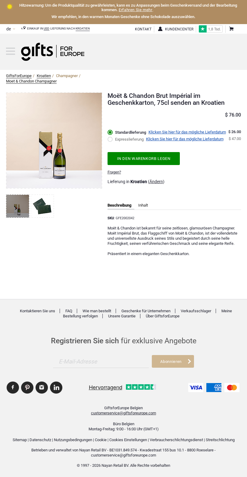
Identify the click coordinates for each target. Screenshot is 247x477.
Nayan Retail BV (92, 450)
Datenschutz (40, 440)
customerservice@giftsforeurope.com (123, 413)
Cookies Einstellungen (128, 440)
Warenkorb (231, 29)
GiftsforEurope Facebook (13, 388)
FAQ (68, 311)
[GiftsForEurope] (10, 51)
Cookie (101, 440)
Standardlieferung (130, 132)
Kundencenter (179, 29)
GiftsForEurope (19, 75)
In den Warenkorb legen (143, 158)
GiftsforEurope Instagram (42, 388)
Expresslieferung (129, 139)
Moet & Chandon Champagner (31, 81)
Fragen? (114, 172)
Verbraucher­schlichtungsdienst (176, 440)
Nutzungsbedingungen (73, 440)
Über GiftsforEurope (163, 316)
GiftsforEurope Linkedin (56, 388)
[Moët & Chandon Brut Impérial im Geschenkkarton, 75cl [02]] (43, 206)
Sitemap (20, 440)
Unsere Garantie (122, 316)
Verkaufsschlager (196, 311)
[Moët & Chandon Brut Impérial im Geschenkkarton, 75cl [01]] (18, 206)
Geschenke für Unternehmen (145, 311)
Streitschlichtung (220, 440)
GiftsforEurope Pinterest (27, 388)
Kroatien (83, 28)
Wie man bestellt (97, 311)
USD (46, 28)
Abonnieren (170, 361)
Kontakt (143, 29)
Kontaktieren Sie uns (37, 311)
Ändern (156, 181)
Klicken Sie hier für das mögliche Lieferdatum (187, 132)
